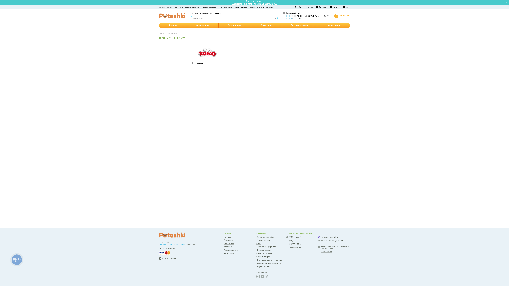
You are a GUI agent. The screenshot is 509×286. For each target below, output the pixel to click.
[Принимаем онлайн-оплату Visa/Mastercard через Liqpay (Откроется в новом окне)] (164, 253)
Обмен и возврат (240, 7)
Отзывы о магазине (208, 7)
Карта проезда (326, 251)
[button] (507, 2)
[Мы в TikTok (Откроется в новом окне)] (303, 7)
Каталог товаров (165, 7)
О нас (176, 7)
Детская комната (299, 25)
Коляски (173, 25)
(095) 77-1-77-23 (317, 16)
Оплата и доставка (225, 7)
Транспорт (266, 25)
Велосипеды (235, 25)
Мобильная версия (168, 258)
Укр (311, 7)
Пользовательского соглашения (261, 7)
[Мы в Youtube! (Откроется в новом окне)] (300, 7)
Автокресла (202, 25)
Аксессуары (333, 25)
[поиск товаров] (275, 18)
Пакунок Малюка (263, 267)
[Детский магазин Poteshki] (172, 235)
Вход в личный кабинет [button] (265, 237)
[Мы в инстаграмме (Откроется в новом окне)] (296, 7)
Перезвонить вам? (296, 248)
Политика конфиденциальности (269, 263)
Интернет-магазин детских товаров (172, 245)
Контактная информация (189, 7)
